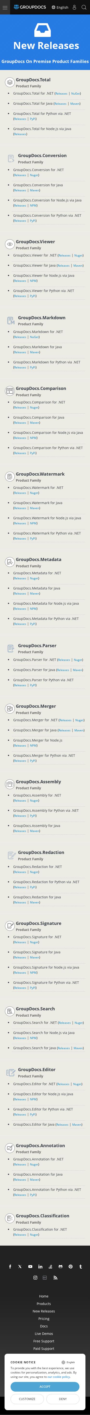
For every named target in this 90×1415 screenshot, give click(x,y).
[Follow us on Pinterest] (71, 1267)
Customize (27, 1399)
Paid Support (43, 1348)
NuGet (75, 93)
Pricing (43, 1318)
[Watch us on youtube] (30, 1267)
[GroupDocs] (30, 7)
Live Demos (44, 1333)
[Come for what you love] (81, 1267)
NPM (33, 205)
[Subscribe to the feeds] (56, 1278)
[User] (74, 7)
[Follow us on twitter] (20, 1267)
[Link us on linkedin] (40, 1267)
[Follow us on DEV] (45, 1278)
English (62, 7)
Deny (63, 1399)
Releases (61, 93)
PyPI (33, 685)
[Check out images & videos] (35, 1278)
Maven (74, 104)
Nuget (34, 175)
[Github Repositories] (61, 1267)
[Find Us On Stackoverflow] (51, 1267)
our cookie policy (59, 1377)
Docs (44, 1326)
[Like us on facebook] (10, 1267)
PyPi (33, 119)
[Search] (84, 7)
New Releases (44, 1311)
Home (43, 1296)
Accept (45, 1387)
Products (44, 1303)
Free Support (43, 1341)
